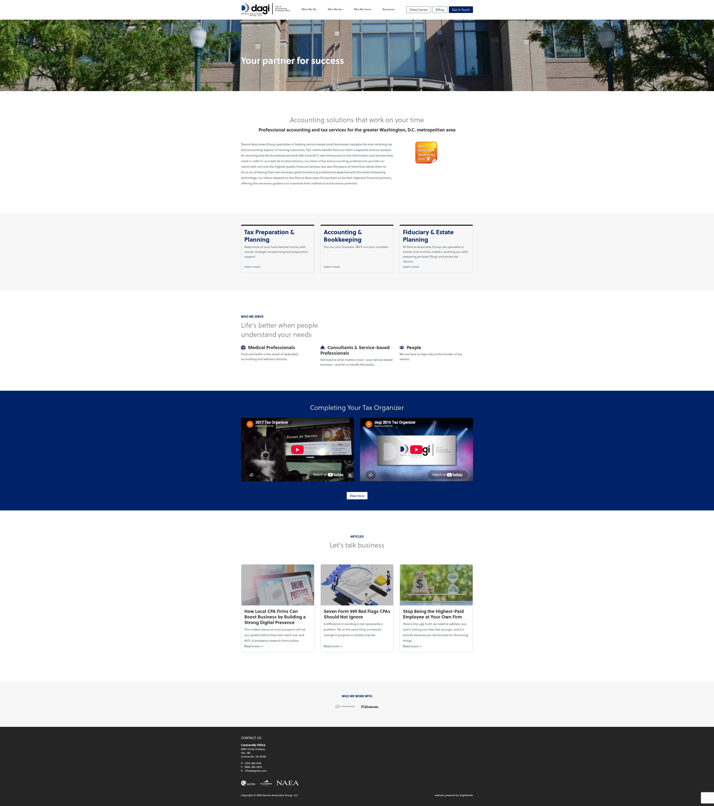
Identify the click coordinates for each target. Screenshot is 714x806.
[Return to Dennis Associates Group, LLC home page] (265, 9)
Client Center (418, 9)
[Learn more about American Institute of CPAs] (248, 783)
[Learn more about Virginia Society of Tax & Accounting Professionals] (266, 783)
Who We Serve (362, 9)
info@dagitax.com (256, 771)
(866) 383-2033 (253, 767)
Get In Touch (461, 9)
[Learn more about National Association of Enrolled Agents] (287, 783)
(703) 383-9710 (253, 763)
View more (357, 496)
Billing (440, 9)
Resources (388, 9)
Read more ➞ (277, 646)
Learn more (259, 266)
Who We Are (335, 9)
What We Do (309, 9)
